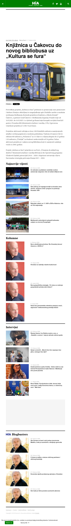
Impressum (8, 510)
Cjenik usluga (31, 510)
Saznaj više (24, 523)
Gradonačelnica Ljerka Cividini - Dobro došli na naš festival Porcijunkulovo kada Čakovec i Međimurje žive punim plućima (47, 368)
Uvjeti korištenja (22, 510)
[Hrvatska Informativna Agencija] (35, 3)
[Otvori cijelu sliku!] (35, 82)
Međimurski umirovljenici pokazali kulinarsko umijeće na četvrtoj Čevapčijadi (45, 221)
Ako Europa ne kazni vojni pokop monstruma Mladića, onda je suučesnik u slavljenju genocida (46, 441)
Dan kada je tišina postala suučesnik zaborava (45, 491)
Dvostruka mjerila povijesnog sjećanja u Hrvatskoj (46, 474)
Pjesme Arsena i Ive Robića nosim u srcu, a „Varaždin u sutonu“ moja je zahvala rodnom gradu (47, 334)
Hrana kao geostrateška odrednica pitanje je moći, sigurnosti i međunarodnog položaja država (46, 306)
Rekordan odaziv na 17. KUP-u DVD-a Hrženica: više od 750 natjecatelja (47, 204)
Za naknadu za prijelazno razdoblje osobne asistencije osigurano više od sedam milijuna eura (46, 171)
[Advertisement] (35, 24)
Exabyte (37, 513)
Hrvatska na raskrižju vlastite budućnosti (43, 265)
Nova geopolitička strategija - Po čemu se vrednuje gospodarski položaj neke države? (47, 286)
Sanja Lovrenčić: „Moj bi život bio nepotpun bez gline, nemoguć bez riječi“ (46, 351)
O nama (15, 510)
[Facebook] (53, 3)
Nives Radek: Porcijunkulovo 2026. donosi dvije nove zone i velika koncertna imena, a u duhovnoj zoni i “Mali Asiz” (46, 385)
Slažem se (9, 523)
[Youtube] (61, 3)
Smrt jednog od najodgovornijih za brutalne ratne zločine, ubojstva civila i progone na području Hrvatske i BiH (46, 188)
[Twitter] (57, 3)
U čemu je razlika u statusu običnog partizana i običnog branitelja (45, 458)
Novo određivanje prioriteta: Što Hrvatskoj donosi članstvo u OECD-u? (46, 245)
